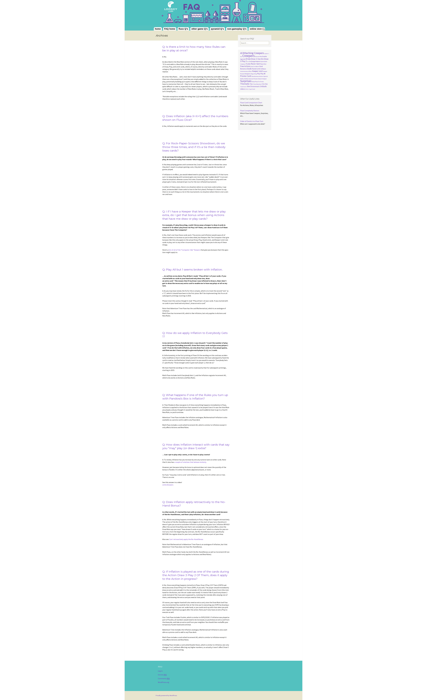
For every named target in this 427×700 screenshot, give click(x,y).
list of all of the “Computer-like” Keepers (184, 250)
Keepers (248, 74)
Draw (248, 58)
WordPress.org (163, 682)
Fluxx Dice (263, 64)
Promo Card (245, 76)
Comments (164, 678)
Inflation (263, 69)
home (158, 29)
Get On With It (255, 66)
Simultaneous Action (257, 76)
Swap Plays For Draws (258, 81)
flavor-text (255, 64)
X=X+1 (247, 89)
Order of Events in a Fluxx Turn (251, 121)
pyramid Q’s (217, 29)
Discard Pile (258, 56)
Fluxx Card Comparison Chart (251, 102)
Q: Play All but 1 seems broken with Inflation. (192, 269)
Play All (262, 74)
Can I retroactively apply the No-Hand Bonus (186, 539)
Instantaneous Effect (246, 71)
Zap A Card (252, 89)
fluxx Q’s (183, 29)
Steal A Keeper (262, 79)
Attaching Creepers (253, 53)
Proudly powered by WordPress (166, 695)
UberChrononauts (253, 86)
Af (241, 53)
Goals (249, 68)
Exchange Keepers (254, 61)
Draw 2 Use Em (257, 59)
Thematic (244, 83)
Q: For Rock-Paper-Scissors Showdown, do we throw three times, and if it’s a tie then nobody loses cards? (194, 147)
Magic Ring (254, 74)
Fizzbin (248, 64)
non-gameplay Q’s (236, 29)
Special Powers (253, 79)
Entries (162, 675)
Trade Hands (243, 86)
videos (242, 89)
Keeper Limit (257, 71)
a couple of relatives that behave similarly (190, 462)
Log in (160, 671)
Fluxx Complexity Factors (249, 110)
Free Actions (245, 66)
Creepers (248, 56)
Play (258, 74)
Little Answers (167, 485)
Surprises (246, 81)
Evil (248, 61)
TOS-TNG (265, 84)
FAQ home (169, 29)
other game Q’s (199, 29)
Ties (251, 84)
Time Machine (257, 84)
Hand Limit (256, 69)
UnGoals (263, 86)
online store (256, 29)
